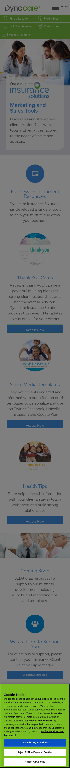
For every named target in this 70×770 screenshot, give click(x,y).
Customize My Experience (35, 742)
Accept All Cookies (35, 761)
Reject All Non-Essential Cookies (35, 752)
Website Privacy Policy (40, 720)
